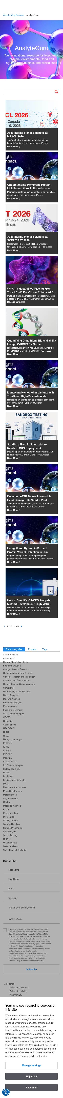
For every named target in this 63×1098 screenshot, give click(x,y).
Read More (18, 146)
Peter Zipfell (30, 454)
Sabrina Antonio (40, 610)
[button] (6, 1092)
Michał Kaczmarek (31, 298)
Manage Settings (31, 1065)
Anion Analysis (10, 654)
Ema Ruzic (29, 142)
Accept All (31, 1087)
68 (17, 626)
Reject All (31, 1076)
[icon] (21, 624)
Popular (32, 649)
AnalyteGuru (31, 48)
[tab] (14, 649)
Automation (8, 658)
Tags (45, 649)
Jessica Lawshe (30, 350)
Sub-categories (14, 649)
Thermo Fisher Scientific (20, 7)
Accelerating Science (13, 15)
